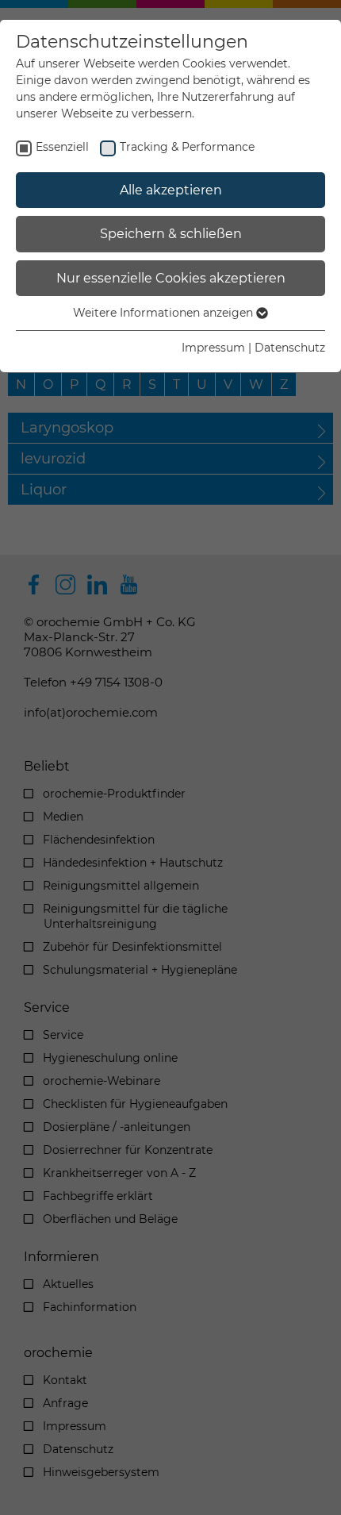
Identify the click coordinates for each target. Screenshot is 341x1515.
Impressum (213, 347)
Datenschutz (290, 347)
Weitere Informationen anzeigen (164, 313)
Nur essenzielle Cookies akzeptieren (170, 278)
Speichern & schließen (171, 233)
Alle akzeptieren (171, 190)
